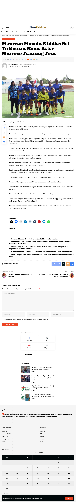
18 (17, 478)
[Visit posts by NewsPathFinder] (4, 66)
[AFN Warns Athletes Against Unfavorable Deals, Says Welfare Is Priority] (25, 397)
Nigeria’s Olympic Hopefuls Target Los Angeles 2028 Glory (43, 387)
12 (27, 473)
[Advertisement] (38, 13)
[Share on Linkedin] (22, 59)
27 (38, 484)
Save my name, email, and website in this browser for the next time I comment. (26, 319)
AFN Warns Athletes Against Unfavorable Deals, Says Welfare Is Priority (43, 396)
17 (7, 478)
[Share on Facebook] (11, 59)
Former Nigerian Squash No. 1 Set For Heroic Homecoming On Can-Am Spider (43, 378)
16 (69, 473)
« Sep (3, 493)
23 (69, 478)
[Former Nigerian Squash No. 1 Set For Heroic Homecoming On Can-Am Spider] (25, 378)
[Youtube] (29, 346)
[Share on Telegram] (31, 59)
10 (7, 473)
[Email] (34, 59)
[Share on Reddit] (28, 59)
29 (58, 484)
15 (58, 473)
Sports (33, 371)
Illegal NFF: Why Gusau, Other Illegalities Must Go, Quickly (42, 368)
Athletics (34, 400)
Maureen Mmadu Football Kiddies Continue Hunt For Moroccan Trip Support (41, 252)
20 (38, 478)
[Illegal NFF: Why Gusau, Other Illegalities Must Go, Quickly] (25, 369)
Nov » (7, 493)
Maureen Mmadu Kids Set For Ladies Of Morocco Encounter (34, 239)
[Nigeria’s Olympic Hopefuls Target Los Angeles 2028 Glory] (25, 388)
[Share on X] (13, 59)
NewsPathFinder (13, 64)
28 (48, 484)
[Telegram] (46, 346)
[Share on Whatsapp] (19, 59)
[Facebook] (29, 339)
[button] (69, 498)
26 (27, 484)
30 (69, 484)
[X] (46, 339)
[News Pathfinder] (38, 28)
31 (7, 489)
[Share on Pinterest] (16, 59)
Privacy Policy (26, 498)
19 (27, 478)
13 (37, 473)
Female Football (8, 38)
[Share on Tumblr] (25, 59)
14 (48, 473)
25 (17, 484)
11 (17, 473)
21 (48, 478)
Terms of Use (38, 498)
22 (58, 478)
